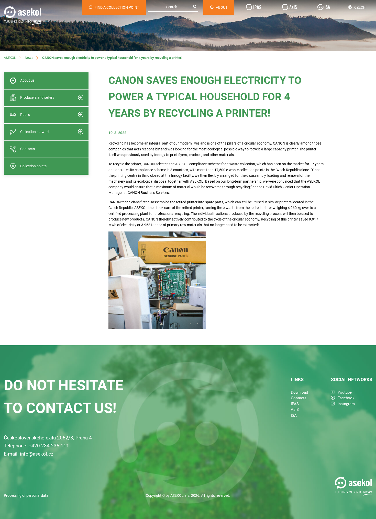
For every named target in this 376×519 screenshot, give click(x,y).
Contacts (27, 149)
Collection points (33, 166)
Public (25, 115)
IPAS (295, 404)
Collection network (35, 132)
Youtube (345, 392)
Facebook (346, 398)
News (29, 58)
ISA (294, 415)
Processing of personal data (26, 495)
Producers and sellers (37, 97)
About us (27, 80)
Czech (360, 7)
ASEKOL (10, 58)
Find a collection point (117, 7)
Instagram (346, 404)
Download (299, 392)
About (221, 7)
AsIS (295, 409)
